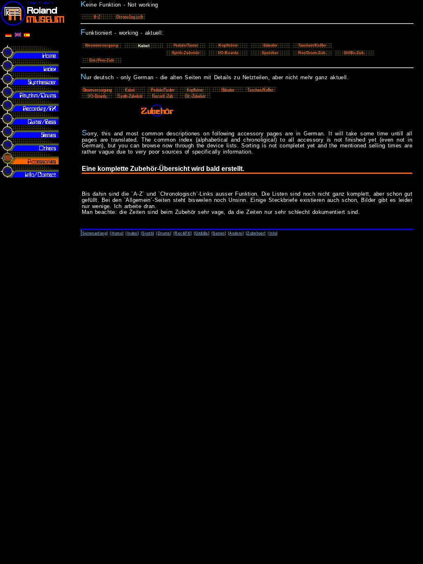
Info (273, 233)
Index (132, 233)
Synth (147, 233)
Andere (235, 233)
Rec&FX (182, 233)
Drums (164, 233)
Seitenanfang (94, 233)
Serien (218, 233)
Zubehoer (255, 233)
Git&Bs (201, 233)
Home (117, 233)
